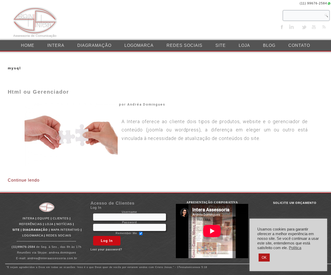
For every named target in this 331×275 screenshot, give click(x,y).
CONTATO (299, 45)
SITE (220, 45)
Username (129, 211)
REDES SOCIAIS (184, 45)
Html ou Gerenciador (38, 92)
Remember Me (126, 233)
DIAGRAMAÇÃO (94, 45)
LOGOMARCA (139, 45)
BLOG (269, 45)
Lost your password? (106, 249)
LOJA (244, 45)
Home (27, 45)
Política (295, 248)
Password (129, 222)
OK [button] (264, 257)
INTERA (55, 45)
